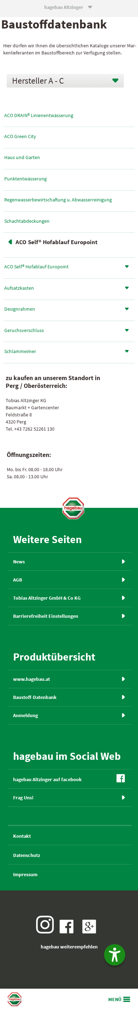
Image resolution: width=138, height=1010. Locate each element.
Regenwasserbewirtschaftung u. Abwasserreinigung (58, 199)
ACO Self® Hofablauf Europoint (57, 242)
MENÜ (114, 999)
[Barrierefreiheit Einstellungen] (114, 955)
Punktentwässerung (25, 178)
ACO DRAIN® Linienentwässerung (38, 115)
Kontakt (22, 836)
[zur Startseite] (73, 508)
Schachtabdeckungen (27, 221)
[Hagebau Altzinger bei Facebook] (68, 932)
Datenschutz (26, 855)
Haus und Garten (22, 157)
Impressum (25, 874)
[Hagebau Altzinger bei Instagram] (46, 932)
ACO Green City (20, 136)
